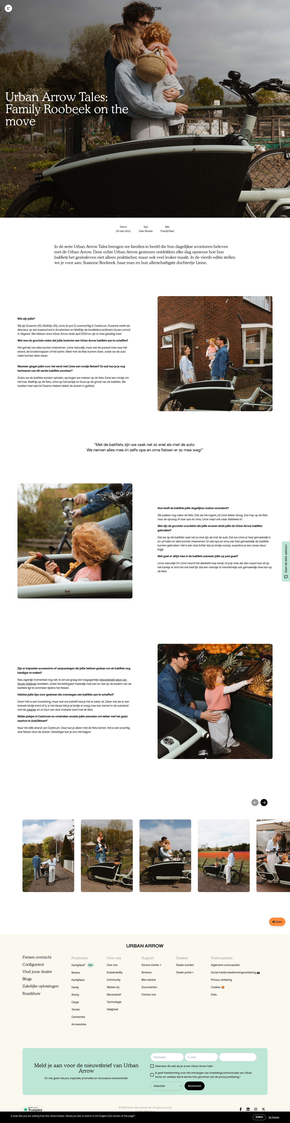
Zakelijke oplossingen (40, 986)
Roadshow (31, 993)
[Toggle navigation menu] (8, 8)
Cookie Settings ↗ (145, 1111)
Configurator (33, 964)
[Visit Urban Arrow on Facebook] (240, 1109)
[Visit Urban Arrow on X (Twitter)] (263, 1109)
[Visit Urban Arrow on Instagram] (255, 1109)
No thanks (274, 1117)
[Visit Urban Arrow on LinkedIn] (248, 1109)
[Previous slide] (254, 802)
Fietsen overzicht (37, 957)
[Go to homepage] (145, 8)
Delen (278, 921)
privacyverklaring (229, 1076)
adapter (31, 709)
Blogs (27, 979)
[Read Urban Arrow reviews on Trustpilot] (32, 1109)
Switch (259, 1117)
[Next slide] (264, 802)
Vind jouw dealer (37, 972)
